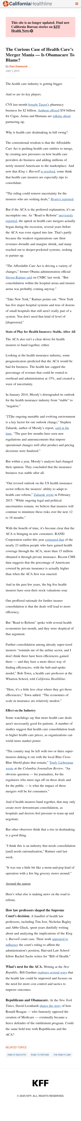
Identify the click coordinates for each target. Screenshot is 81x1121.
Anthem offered (48, 110)
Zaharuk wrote (44, 494)
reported (62, 199)
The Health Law (62, 1055)
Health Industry (17, 1055)
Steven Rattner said (19, 277)
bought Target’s (38, 104)
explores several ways (52, 972)
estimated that (54, 539)
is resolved (48, 171)
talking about (62, 116)
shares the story (50, 1005)
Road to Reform (40, 1055)
